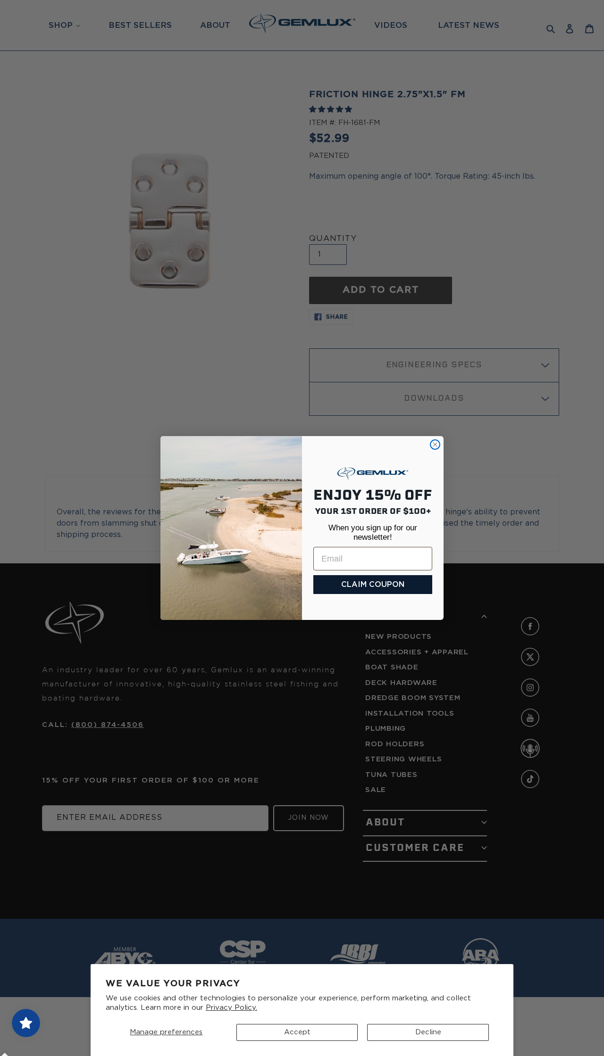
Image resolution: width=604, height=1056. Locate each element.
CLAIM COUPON (372, 584)
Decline (428, 1032)
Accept (297, 1032)
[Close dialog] (435, 444)
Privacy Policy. (231, 1007)
